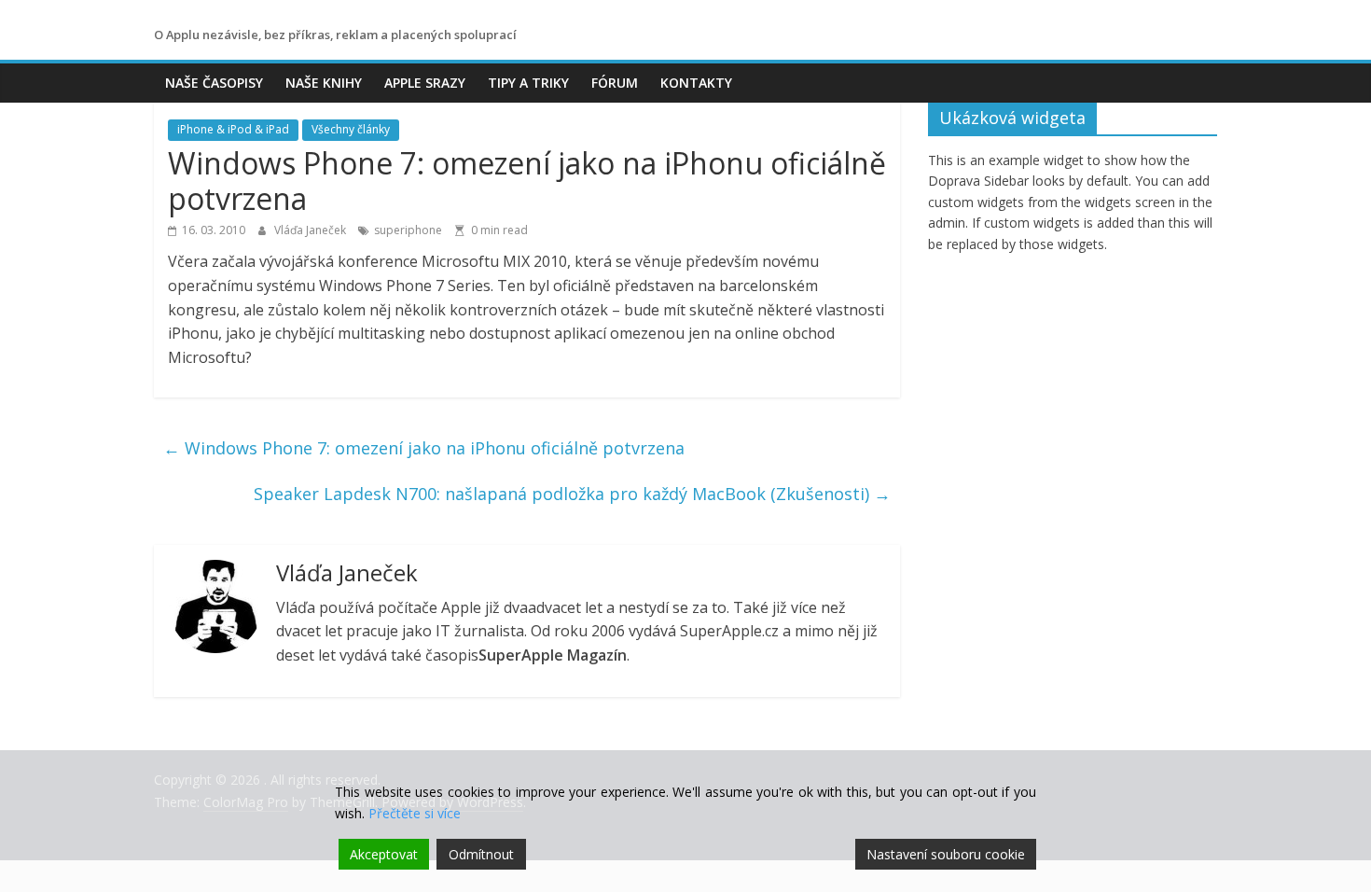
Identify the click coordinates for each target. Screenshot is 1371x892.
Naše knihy (323, 82)
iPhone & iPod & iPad (233, 129)
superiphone (408, 230)
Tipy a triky (528, 82)
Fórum (614, 82)
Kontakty (696, 82)
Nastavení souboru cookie (945, 854)
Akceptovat (384, 854)
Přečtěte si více (414, 813)
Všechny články (351, 129)
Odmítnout (481, 854)
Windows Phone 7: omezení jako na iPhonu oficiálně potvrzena (424, 448)
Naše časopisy (214, 82)
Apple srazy (424, 82)
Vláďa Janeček (311, 230)
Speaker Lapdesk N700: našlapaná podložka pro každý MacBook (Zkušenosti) (572, 493)
